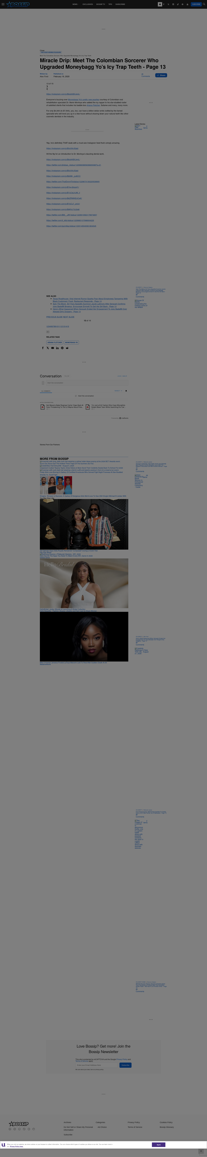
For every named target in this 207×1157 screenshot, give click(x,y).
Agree (159, 1145)
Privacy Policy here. (16, 1146)
